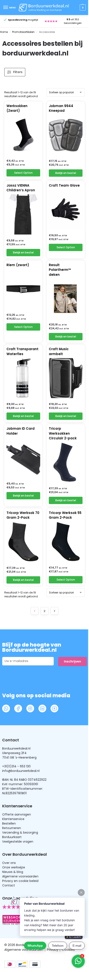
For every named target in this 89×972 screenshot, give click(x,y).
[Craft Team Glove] (66, 209)
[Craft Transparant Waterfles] (23, 378)
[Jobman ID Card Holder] (23, 457)
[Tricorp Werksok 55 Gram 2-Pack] (66, 541)
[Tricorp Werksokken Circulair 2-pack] (66, 462)
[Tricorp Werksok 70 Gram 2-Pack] (23, 541)
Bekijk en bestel (65, 173)
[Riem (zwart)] (23, 288)
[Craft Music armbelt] (66, 378)
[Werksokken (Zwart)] (23, 134)
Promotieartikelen (23, 32)
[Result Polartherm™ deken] (66, 298)
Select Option (23, 173)
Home (4, 32)
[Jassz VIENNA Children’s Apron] (23, 214)
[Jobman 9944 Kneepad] (66, 134)
